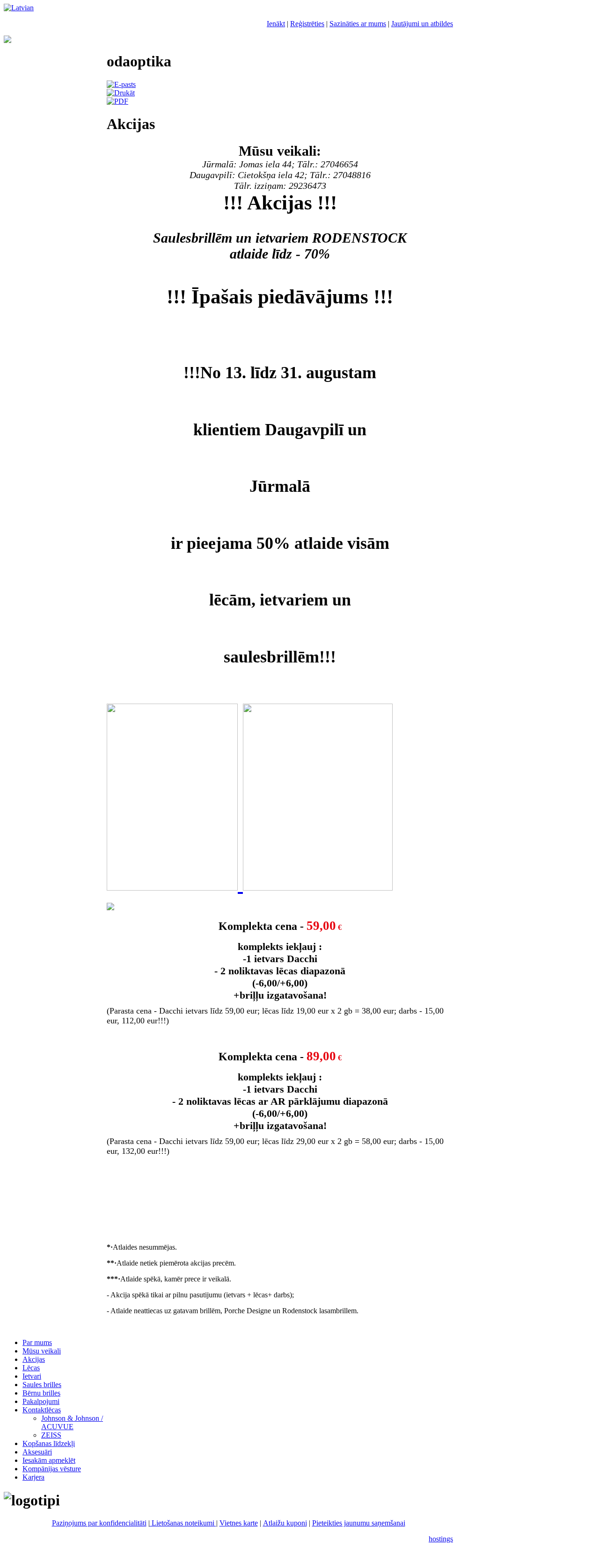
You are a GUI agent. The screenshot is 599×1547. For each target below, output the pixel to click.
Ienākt (276, 24)
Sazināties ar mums (357, 24)
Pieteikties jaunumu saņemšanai (358, 1523)
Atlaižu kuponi (285, 1523)
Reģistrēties (307, 24)
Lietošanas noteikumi (183, 1523)
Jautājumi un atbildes (422, 24)
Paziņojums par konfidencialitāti (99, 1523)
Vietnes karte (238, 1523)
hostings (441, 1539)
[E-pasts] (121, 84)
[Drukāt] (121, 93)
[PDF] (117, 101)
